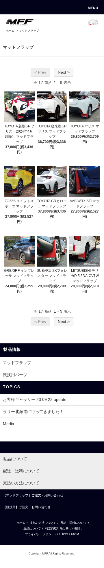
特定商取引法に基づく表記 (62, 528)
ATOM (75, 534)
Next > (64, 72)
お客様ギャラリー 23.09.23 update (34, 399)
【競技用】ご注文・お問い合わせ (27, 507)
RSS (65, 534)
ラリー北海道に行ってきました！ (33, 411)
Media (8, 423)
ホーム (10, 30)
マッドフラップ (29, 30)
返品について (32, 528)
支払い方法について (43, 522)
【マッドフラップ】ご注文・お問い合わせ (33, 495)
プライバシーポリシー (39, 534)
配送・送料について (74, 522)
